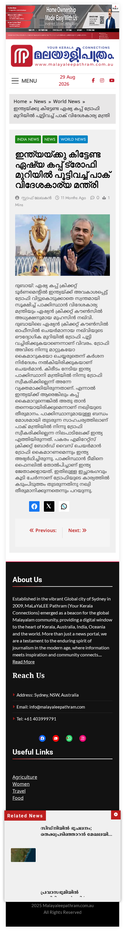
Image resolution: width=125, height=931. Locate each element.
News (49, 139)
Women (21, 784)
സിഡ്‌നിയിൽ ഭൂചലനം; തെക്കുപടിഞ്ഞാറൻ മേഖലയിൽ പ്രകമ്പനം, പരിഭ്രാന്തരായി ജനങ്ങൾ (77, 838)
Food (18, 798)
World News (73, 139)
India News (28, 139)
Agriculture (24, 777)
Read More (23, 661)
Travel (19, 791)
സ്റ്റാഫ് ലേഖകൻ (36, 198)
